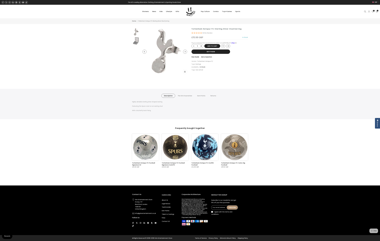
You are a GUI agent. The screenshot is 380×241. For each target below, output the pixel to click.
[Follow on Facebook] (2, 2)
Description (168, 96)
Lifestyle (169, 11)
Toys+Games (227, 11)
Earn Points (201, 96)
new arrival (199, 70)
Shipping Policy (243, 238)
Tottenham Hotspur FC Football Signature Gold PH (173, 164)
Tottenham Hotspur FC (205, 61)
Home (134, 21)
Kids (161, 11)
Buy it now (211, 52)
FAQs (163, 218)
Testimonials (166, 207)
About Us (165, 200)
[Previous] (144, 52)
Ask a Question (206, 57)
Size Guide (195, 57)
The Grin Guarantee (185, 96)
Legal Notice (166, 204)
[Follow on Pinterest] (16, 2)
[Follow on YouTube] (23, 2)
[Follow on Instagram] (9, 2)
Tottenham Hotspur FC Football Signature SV (143, 164)
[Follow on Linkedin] (13, 2)
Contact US (166, 221)
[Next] (185, 52)
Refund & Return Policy (228, 238)
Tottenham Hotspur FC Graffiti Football (202, 164)
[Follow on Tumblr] (19, 2)
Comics (216, 11)
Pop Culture (205, 11)
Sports (237, 11)
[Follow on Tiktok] (26, 2)
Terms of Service (201, 238)
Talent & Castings (168, 214)
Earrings (198, 64)
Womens (145, 11)
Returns (213, 96)
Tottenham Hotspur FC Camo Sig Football (233, 164)
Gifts (177, 11)
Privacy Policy (213, 238)
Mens (154, 11)
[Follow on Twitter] (6, 2)
